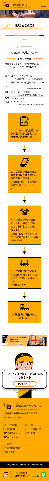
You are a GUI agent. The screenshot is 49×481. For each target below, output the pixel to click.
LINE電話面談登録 (11, 433)
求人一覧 (29, 425)
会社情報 (6, 444)
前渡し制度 (30, 433)
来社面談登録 (8, 429)
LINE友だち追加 (10, 437)
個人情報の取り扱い (11, 448)
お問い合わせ (8, 452)
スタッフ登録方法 (33, 429)
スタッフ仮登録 (9, 425)
